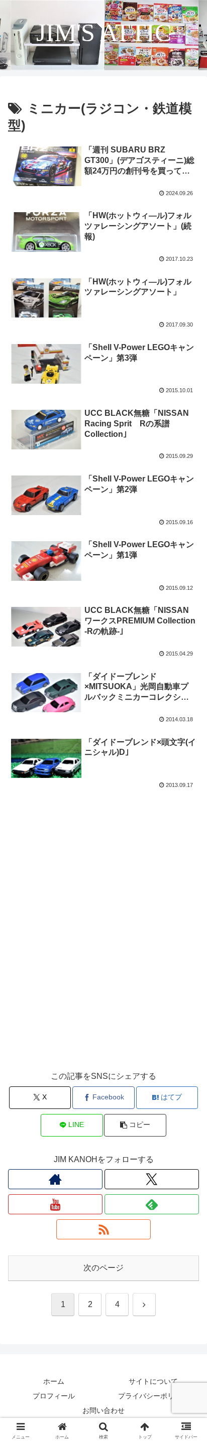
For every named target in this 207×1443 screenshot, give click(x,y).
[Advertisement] (103, 948)
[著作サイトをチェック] (55, 1179)
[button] (135, 1125)
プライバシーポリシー (153, 1396)
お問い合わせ (103, 1410)
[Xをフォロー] (152, 1179)
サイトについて (153, 1381)
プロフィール (54, 1396)
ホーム (53, 1381)
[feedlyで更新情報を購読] (152, 1204)
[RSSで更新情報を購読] (103, 1229)
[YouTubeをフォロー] (55, 1204)
